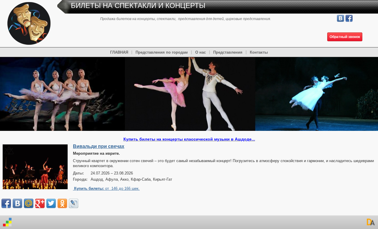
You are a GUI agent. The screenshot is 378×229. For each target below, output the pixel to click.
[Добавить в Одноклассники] (62, 203)
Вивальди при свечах (98, 146)
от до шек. (107, 188)
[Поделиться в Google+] (40, 203)
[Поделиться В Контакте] (17, 203)
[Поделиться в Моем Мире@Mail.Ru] (28, 203)
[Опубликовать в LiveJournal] (73, 203)
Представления (227, 52)
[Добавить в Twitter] (51, 203)
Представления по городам (162, 52)
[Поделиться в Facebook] (6, 203)
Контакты (259, 52)
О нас (200, 52)
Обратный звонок (345, 37)
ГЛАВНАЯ (119, 52)
